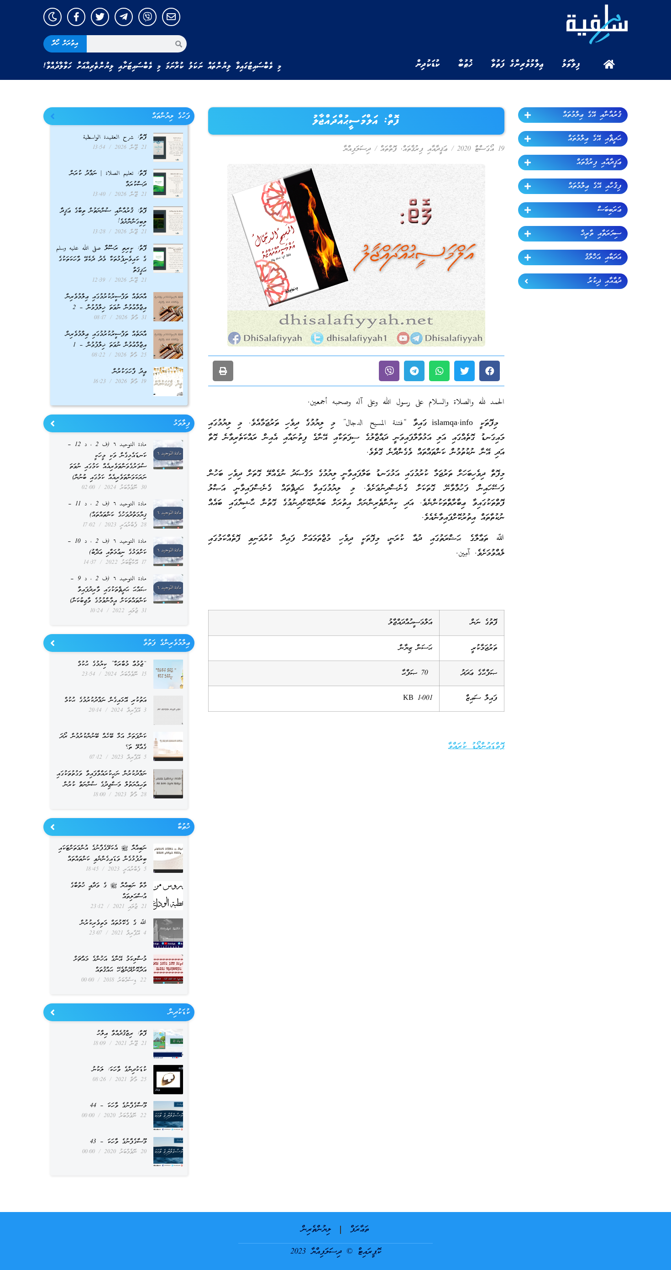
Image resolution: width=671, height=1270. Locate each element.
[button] (489, 371)
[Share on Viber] (389, 371)
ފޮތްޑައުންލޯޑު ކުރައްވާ (476, 746)
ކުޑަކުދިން (427, 64)
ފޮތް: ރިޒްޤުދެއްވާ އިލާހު (122, 1034)
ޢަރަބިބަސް (609, 210)
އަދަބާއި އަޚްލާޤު (603, 257)
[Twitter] (100, 17)
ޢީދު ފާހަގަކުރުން (130, 372)
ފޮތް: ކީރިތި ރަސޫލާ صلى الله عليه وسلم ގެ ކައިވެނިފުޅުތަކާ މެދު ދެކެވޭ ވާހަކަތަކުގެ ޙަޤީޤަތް (101, 259)
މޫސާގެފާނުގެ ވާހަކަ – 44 (118, 1106)
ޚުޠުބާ (465, 64)
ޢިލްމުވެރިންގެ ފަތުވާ (517, 64)
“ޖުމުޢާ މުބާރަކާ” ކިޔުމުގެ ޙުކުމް (112, 664)
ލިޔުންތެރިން (316, 1229)
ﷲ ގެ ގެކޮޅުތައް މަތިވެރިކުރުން (113, 923)
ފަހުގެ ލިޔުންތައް (171, 116)
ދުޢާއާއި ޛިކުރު (604, 281)
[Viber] (147, 17)
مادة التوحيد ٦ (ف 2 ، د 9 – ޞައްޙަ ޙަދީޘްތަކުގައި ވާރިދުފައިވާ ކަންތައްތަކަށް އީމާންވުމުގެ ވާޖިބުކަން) (108, 590)
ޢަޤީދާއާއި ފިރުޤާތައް (599, 162)
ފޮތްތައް (388, 149)
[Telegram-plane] (124, 17)
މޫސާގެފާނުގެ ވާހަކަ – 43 (118, 1142)
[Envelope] (171, 17)
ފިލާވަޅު (571, 64)
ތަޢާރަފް (359, 1229)
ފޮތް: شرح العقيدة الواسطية (115, 137)
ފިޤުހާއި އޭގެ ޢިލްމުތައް (594, 186)
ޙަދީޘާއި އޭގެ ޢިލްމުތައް (594, 138)
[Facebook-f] (76, 17)
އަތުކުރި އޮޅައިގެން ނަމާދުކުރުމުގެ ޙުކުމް (105, 700)
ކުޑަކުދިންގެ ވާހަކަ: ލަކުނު (119, 1070)
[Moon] (52, 17)
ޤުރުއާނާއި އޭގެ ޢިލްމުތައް (592, 115)
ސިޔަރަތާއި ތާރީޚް (601, 233)
